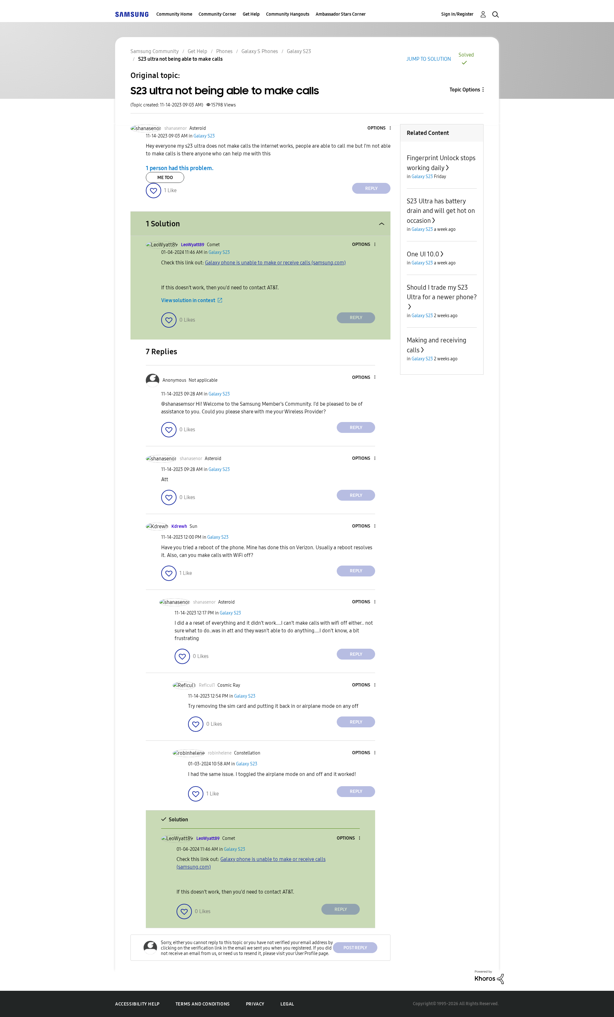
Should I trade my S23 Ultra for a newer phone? (442, 292)
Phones (224, 51)
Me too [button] (165, 177)
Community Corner (217, 14)
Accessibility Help (137, 1004)
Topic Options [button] (465, 90)
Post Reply (355, 948)
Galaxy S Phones (259, 51)
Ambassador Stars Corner (341, 14)
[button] (379, 128)
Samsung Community (154, 51)
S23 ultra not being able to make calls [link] (180, 59)
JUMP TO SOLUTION (428, 59)
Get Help (251, 14)
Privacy (255, 1004)
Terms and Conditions (203, 1004)
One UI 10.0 (423, 254)
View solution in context (188, 300)
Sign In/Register (457, 14)
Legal (287, 1004)
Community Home (174, 14)
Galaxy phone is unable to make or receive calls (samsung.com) (275, 263)
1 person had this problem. (180, 168)
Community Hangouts (287, 14)
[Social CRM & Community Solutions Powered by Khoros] (489, 977)
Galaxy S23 (299, 51)
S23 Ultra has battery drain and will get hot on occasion (441, 210)
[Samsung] (131, 14)
